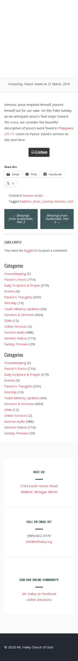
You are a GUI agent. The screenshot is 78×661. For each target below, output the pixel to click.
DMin (8, 320)
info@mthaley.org (39, 541)
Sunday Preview (16, 344)
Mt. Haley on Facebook (39, 593)
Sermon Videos (15, 338)
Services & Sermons (19, 314)
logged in (31, 250)
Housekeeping (15, 273)
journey (47, 201)
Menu (66, 9)
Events (9, 291)
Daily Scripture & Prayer (22, 285)
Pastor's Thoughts (18, 297)
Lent (70, 201)
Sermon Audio (33, 195)
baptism (25, 201)
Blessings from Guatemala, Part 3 (57, 218)
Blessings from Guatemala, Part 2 (21, 218)
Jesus (37, 201)
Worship (10, 303)
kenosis (60, 201)
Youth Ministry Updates (22, 309)
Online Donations (39, 599)
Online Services (15, 326)
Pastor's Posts (15, 279)
